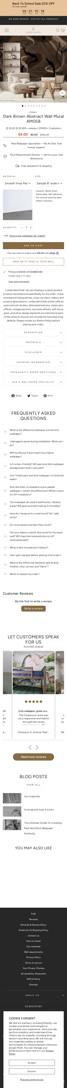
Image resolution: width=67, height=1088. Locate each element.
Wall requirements (33, 952)
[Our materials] (12, 798)
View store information (18, 281)
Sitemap (33, 984)
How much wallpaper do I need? (27, 235)
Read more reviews (33, 756)
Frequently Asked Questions (33, 372)
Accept (32, 1062)
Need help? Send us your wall (33, 262)
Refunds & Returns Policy (33, 925)
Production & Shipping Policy (33, 930)
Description (33, 332)
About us (33, 995)
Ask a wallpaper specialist (33, 382)
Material (9, 176)
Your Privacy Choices (33, 968)
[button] (58, 30)
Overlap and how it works (39, 809)
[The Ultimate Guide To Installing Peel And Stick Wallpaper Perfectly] (12, 825)
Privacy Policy (33, 957)
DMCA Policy (33, 979)
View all (33, 785)
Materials (33, 342)
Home (33, 112)
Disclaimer (33, 352)
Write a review (33, 608)
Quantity (10, 227)
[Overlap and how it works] (12, 811)
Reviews (33, 919)
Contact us (33, 935)
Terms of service (33, 963)
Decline (31, 1071)
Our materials (32, 796)
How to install (33, 941)
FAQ (33, 913)
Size (38, 176)
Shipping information (33, 362)
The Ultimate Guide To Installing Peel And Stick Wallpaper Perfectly (43, 828)
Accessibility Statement (33, 973)
